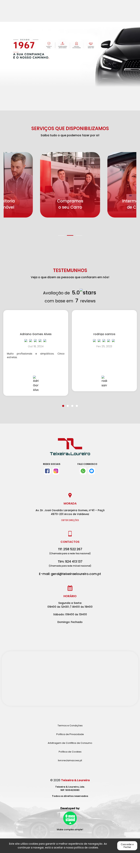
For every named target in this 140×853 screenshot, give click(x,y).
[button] (61, 233)
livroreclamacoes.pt (70, 760)
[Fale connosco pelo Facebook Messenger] (91, 471)
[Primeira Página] (70, 448)
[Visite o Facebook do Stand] (47, 471)
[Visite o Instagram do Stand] (56, 471)
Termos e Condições (70, 725)
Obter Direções (70, 520)
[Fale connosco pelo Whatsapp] (83, 471)
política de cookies (86, 847)
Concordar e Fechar (127, 845)
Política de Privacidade (70, 734)
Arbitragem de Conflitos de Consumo (70, 743)
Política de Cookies (70, 751)
